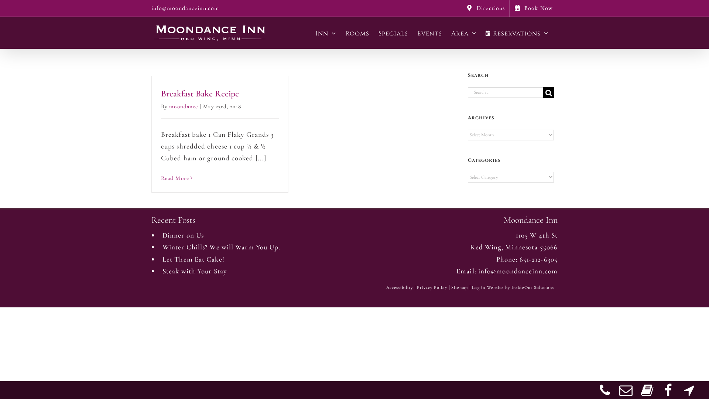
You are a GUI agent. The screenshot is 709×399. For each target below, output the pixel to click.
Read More (175, 178)
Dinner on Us (183, 235)
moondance (183, 106)
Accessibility (399, 287)
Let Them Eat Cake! (193, 259)
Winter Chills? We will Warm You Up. (221, 247)
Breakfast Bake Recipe (200, 93)
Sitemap (459, 287)
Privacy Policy (432, 287)
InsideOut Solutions (532, 287)
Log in (478, 287)
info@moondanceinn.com (185, 8)
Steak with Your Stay (194, 271)
